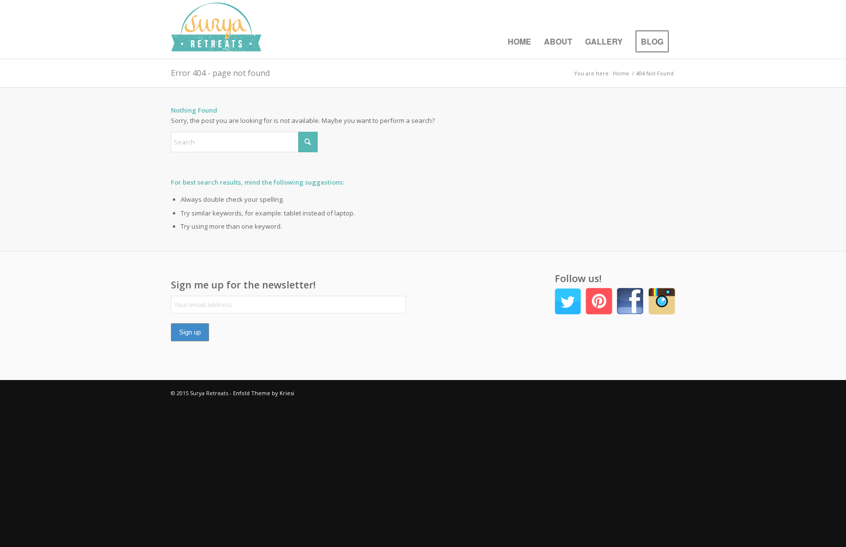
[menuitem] (519, 41)
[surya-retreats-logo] (216, 29)
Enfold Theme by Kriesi (263, 393)
